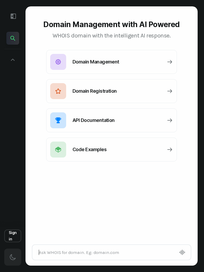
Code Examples (90, 149)
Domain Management (96, 62)
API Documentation (94, 120)
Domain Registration (95, 91)
